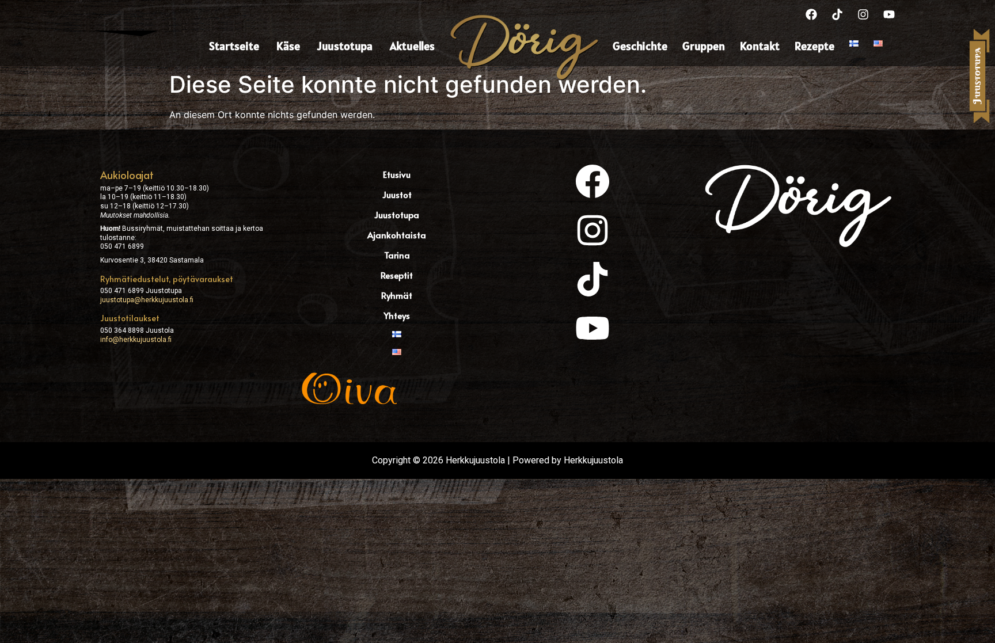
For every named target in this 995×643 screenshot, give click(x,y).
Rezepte (814, 46)
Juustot (397, 194)
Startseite (234, 46)
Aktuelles (412, 46)
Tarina (397, 255)
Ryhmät (396, 295)
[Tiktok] (837, 14)
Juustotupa (345, 46)
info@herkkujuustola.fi (136, 340)
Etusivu (397, 174)
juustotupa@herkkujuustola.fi (146, 300)
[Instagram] (863, 14)
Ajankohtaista (396, 235)
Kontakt (760, 46)
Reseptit (397, 275)
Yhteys (396, 315)
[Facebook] (811, 14)
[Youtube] (889, 14)
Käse (288, 46)
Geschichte (640, 46)
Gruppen (703, 46)
